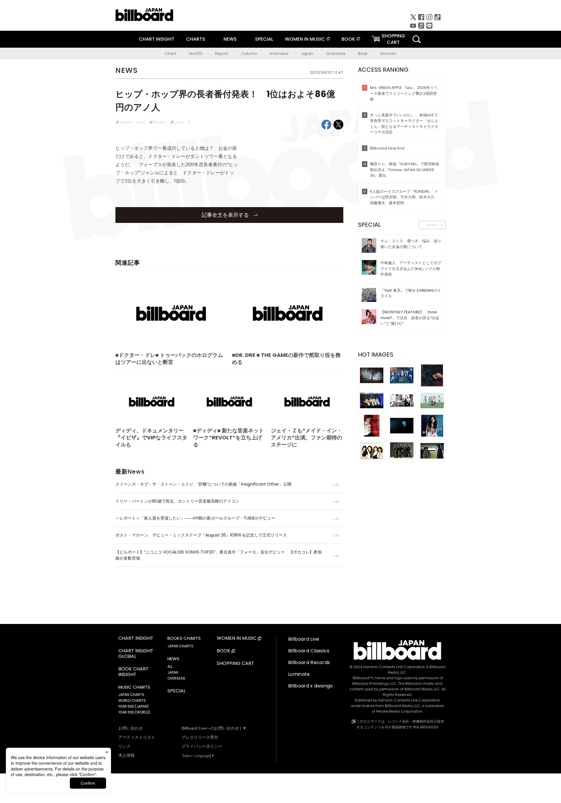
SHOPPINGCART (393, 39)
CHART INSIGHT (156, 39)
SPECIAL (264, 39)
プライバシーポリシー (201, 746)
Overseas (335, 53)
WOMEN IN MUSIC (305, 39)
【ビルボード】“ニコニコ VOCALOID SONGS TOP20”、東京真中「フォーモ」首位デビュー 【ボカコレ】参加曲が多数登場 (218, 555)
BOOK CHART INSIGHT (133, 672)
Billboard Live (303, 639)
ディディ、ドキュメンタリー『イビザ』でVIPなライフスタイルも (151, 437)
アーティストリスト (136, 737)
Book (363, 53)
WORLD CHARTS (132, 700)
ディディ (160, 122)
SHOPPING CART (235, 663)
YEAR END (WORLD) (134, 712)
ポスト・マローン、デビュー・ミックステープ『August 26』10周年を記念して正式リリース (201, 535)
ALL (170, 666)
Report (221, 53)
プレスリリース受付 (199, 737)
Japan (307, 53)
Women (388, 53)
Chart (170, 53)
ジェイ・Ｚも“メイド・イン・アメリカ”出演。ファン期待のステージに (306, 437)
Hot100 (195, 53)
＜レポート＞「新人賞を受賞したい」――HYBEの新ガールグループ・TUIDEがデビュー (195, 518)
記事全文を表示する (226, 215)
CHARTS (195, 39)
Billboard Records (309, 662)
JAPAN (172, 672)
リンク (124, 746)
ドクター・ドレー (133, 122)
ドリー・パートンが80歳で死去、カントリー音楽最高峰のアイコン (177, 501)
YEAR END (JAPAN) (133, 706)
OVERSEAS (176, 678)
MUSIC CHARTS (134, 687)
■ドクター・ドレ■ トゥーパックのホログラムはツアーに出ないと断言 (169, 358)
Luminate (299, 674)
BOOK (348, 39)
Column (249, 53)
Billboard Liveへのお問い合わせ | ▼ (214, 728)
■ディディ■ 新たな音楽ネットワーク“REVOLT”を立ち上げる (228, 437)
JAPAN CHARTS (131, 694)
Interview (279, 53)
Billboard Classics (309, 650)
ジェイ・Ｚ (183, 122)
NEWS (230, 39)
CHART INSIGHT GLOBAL (135, 653)
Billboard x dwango (310, 685)
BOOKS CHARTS (184, 638)
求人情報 (126, 755)
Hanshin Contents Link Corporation (394, 666)
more (432, 225)
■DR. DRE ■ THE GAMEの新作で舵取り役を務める (286, 358)
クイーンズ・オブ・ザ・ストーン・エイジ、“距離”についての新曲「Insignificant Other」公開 (203, 484)
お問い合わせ (130, 728)
